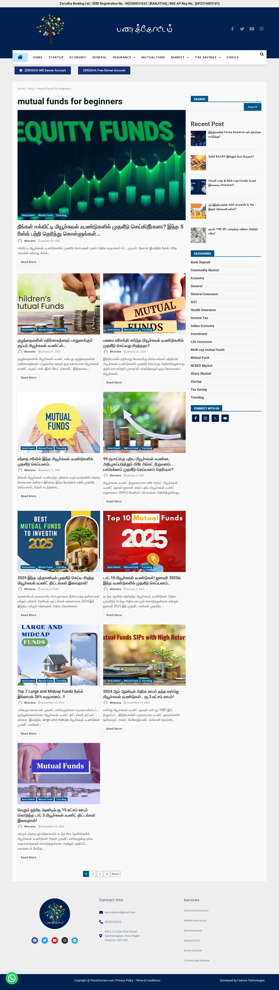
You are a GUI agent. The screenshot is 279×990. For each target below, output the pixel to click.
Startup (56, 57)
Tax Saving (199, 389)
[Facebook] (34, 940)
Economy (78, 57)
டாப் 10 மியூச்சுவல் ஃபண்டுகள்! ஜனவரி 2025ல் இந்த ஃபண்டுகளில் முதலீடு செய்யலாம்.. (144, 541)
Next (115, 874)
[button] (12, 978)
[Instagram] (261, 28)
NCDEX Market (201, 366)
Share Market (201, 374)
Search (199, 99)
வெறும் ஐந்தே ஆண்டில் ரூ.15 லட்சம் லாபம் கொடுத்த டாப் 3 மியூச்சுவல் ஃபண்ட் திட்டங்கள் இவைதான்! (59, 773)
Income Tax (199, 318)
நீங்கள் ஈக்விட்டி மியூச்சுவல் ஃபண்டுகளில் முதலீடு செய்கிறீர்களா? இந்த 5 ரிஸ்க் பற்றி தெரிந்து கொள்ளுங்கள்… (102, 165)
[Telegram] (74, 940)
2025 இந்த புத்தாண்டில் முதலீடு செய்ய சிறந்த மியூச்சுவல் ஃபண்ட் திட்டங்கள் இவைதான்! (59, 541)
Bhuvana (30, 241)
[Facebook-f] (232, 28)
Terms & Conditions (148, 980)
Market (178, 57)
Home (37, 57)
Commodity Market (205, 270)
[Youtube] (252, 28)
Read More (28, 262)
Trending (61, 215)
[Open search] (262, 54)
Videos (233, 57)
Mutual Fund (153, 57)
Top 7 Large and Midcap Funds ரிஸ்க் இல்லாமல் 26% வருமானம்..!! (59, 655)
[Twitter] (242, 28)
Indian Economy (202, 326)
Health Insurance (203, 310)
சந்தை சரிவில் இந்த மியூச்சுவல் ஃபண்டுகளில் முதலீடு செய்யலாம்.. (59, 422)
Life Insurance (201, 342)
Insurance (122, 57)
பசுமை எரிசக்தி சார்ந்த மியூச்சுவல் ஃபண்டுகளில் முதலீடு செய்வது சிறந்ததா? (144, 304)
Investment (28, 215)
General (99, 57)
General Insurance (204, 294)
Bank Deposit (200, 262)
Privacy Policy (124, 980)
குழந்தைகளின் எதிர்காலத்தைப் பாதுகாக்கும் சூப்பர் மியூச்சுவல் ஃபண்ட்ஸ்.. (59, 304)
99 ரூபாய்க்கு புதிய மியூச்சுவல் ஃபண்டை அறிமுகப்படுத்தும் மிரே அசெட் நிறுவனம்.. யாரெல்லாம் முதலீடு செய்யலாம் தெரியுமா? (144, 422)
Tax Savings (206, 57)
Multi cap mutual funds (207, 350)
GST (194, 302)
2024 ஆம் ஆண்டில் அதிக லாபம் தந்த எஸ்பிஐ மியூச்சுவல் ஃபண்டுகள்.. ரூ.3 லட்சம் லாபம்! (144, 655)
